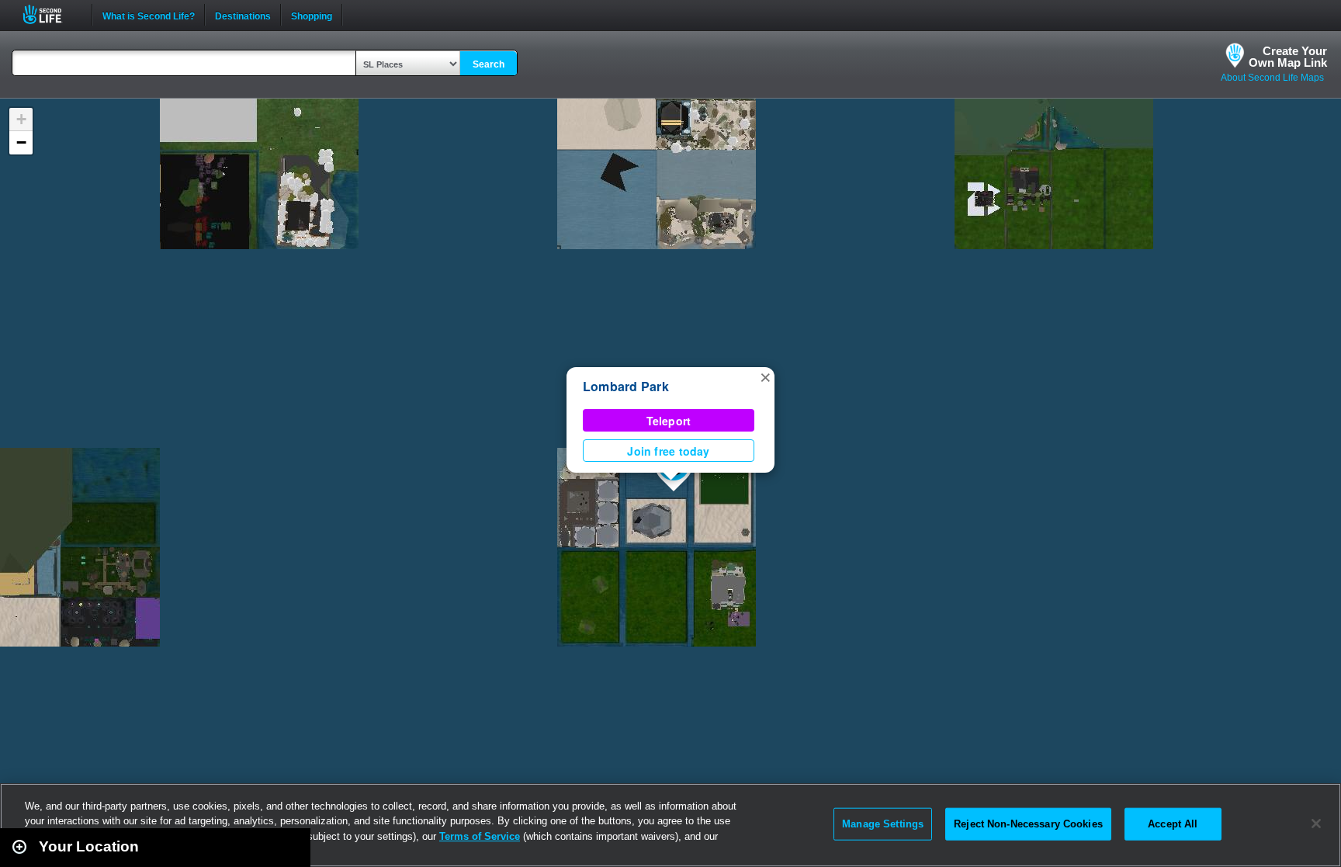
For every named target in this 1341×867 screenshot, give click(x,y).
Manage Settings (882, 824)
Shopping (311, 15)
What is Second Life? (148, 15)
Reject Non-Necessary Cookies (1028, 824)
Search (488, 64)
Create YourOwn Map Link (1288, 56)
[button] (765, 376)
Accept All (1172, 824)
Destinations (243, 15)
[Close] (1316, 823)
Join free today (668, 451)
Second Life (51, 14)
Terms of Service (479, 836)
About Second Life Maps (1272, 77)
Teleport (668, 420)
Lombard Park (626, 386)
